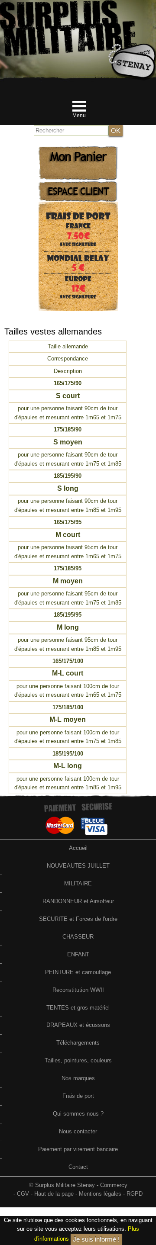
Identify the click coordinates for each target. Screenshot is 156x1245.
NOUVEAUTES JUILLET (78, 865)
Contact (78, 1167)
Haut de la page (54, 1193)
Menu (79, 116)
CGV (23, 1193)
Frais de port (78, 1096)
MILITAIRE (78, 883)
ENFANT (78, 954)
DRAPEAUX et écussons (78, 1025)
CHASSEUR (78, 936)
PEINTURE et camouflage (78, 972)
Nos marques (78, 1078)
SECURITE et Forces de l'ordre (78, 919)
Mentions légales (100, 1193)
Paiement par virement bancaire (78, 1149)
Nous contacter (78, 1131)
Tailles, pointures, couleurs (78, 1060)
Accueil (78, 848)
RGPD (135, 1193)
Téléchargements (78, 1042)
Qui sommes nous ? (78, 1113)
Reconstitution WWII (78, 990)
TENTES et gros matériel (78, 1007)
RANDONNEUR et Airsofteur (78, 901)
